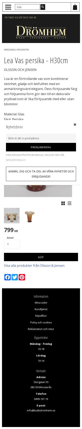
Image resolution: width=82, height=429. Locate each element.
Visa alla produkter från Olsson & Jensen (34, 265)
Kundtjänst (41, 309)
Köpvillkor (41, 315)
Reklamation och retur (41, 329)
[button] (8, 7)
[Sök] (42, 7)
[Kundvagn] (75, 7)
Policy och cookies (41, 322)
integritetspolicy (15, 160)
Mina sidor (41, 302)
